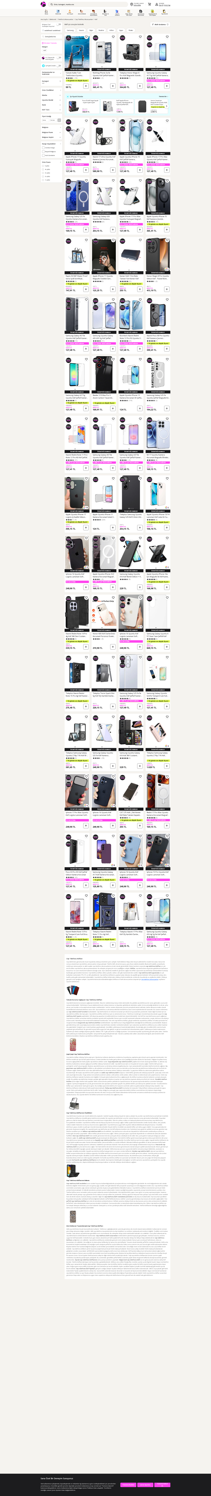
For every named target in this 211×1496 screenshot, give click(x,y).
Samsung (70, 30)
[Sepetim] (149, 4)
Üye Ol (161, 5)
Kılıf (96, 19)
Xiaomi (81, 30)
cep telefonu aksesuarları (149, 979)
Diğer (91, 30)
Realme (101, 30)
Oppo (121, 30)
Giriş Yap (167, 5)
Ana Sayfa (44, 19)
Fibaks (131, 30)
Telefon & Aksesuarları (65, 19)
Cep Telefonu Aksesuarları (84, 19)
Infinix (111, 30)
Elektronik (53, 19)
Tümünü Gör (163, 96)
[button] (76, 66)
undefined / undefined (52, 30)
